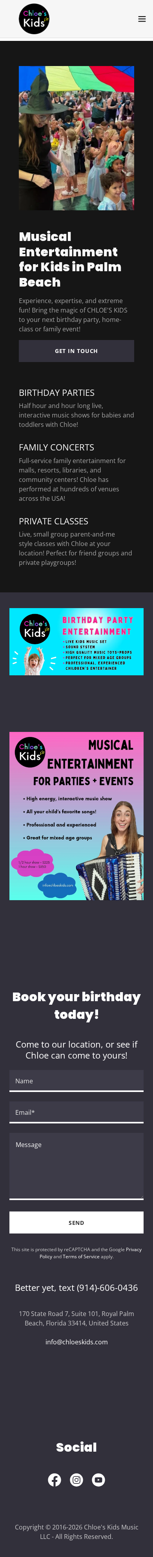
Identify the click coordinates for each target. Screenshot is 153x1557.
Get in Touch (76, 351)
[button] (142, 19)
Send (77, 1222)
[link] (34, 19)
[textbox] (76, 1081)
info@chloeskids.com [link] (77, 1342)
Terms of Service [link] (81, 1256)
